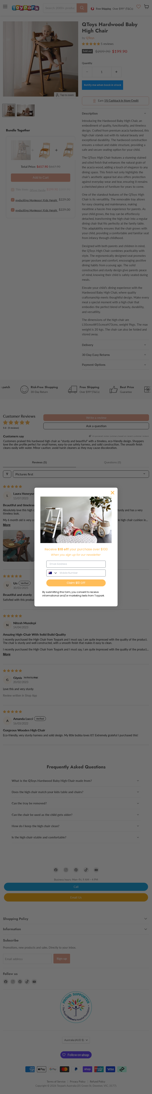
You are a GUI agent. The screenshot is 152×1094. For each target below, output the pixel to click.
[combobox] (52, 573)
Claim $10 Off (76, 583)
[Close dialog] (112, 492)
